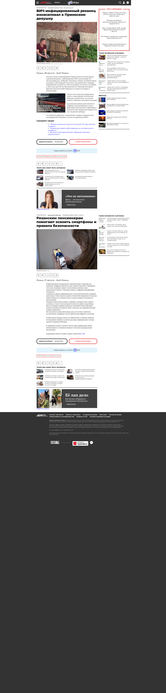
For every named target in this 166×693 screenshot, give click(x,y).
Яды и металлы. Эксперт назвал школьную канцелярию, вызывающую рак (116, 76)
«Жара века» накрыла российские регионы (116, 117)
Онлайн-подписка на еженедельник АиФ (61, 416)
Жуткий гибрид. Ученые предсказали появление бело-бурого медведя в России (118, 220)
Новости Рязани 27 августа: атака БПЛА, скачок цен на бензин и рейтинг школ (114, 14)
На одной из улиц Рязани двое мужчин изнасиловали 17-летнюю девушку (55, 178)
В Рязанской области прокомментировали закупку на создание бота (114, 22)
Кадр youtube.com (56, 63)
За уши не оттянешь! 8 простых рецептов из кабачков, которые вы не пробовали (118, 251)
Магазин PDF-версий (115, 414)
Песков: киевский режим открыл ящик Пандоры (116, 98)
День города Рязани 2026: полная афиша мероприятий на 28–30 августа (114, 29)
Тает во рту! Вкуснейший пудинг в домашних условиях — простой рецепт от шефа (117, 57)
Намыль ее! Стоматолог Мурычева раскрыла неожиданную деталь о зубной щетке (117, 88)
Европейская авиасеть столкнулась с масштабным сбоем (117, 124)
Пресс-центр (103, 414)
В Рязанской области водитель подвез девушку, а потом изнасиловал (54, 184)
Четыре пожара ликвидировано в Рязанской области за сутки (114, 45)
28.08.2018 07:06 (41, 8)
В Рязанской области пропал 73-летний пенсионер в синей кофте (55, 376)
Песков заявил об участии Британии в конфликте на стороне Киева (117, 105)
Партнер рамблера (65, 442)
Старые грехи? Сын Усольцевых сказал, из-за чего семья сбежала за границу (118, 82)
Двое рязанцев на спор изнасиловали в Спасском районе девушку (55, 172)
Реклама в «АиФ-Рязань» (73, 414)
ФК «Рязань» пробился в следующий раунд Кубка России (114, 37)
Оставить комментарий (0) (83, 141)
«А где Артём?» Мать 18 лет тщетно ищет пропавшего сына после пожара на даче (117, 239)
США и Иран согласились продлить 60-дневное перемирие (117, 111)
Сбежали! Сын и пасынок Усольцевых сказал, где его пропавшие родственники (118, 63)
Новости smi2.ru (43, 209)
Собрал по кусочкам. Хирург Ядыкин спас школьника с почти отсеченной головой (118, 245)
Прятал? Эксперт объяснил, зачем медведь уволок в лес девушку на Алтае (117, 232)
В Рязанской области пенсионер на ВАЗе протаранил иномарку (55, 370)
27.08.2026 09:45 (41, 215)
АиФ (48, 270)
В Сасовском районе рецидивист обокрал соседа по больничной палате (85, 371)
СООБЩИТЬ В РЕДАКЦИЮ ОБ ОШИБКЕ (100, 416)
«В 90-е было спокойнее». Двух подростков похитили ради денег (117, 225)
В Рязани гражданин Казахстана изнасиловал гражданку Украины (85, 171)
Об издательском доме (90, 414)
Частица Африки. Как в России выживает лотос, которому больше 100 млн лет (117, 69)
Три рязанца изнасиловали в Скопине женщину (83, 177)
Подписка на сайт (81, 416)
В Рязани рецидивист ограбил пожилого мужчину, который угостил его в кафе (54, 383)
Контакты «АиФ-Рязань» (56, 414)
